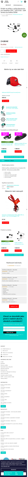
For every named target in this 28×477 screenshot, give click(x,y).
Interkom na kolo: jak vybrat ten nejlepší (9, 443)
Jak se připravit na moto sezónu (7, 449)
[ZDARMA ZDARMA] (7, 236)
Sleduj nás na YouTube (7, 356)
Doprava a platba (4, 365)
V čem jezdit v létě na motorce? (7, 432)
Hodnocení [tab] (7, 160)
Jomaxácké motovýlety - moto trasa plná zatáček (11, 411)
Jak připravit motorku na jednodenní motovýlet (10, 417)
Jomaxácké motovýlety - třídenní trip (8, 420)
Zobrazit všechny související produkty (14, 156)
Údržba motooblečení (5, 396)
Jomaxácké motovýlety (5, 387)
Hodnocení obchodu (14, 263)
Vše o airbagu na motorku (6, 402)
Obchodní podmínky (5, 368)
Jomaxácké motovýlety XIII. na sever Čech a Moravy (11, 423)
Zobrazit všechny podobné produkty (14, 254)
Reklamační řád (4, 370)
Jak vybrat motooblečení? (6, 390)
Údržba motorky (4, 393)
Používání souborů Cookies (6, 375)
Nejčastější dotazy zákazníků (7, 366)
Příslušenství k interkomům (13, 185)
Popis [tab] (3, 160)
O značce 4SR (4, 399)
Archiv (3, 406)
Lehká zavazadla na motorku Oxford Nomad (10, 446)
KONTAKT (3, 363)
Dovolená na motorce (5, 435)
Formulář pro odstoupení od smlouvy (8, 371)
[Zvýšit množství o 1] (5, 50)
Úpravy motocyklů (4, 373)
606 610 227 (5, 350)
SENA (8, 188)
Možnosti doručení (18, 47)
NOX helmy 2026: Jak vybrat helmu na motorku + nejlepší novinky (12, 439)
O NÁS (2, 361)
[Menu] (25, 1)
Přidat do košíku (12, 51)
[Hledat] (18, 1)
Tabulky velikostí (4, 378)
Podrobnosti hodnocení (18, 14)
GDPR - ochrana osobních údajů (7, 376)
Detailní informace (4, 56)
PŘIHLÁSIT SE (9, 332)
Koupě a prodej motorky (6, 384)
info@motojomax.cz (7, 348)
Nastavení (13, 469)
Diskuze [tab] (12, 160)
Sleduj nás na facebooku (8, 352)
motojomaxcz (5, 354)
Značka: (5, 15)
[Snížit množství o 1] (5, 52)
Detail (3, 151)
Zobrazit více (14, 306)
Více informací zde (5, 466)
